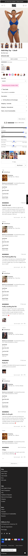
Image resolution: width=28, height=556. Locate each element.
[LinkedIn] (9, 533)
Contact (3, 501)
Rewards (3, 516)
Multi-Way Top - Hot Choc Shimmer (15, 334)
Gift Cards (3, 480)
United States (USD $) (7, 550)
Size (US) (3, 78)
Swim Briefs (4, 475)
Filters (14, 161)
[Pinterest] (7, 533)
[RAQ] (14, 5)
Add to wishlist (14, 59)
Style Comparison (5, 490)
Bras (2, 478)
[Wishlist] (25, 553)
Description (4, 96)
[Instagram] (2, 533)
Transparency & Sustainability (8, 513)
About (2, 509)
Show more (13, 463)
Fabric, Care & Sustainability (8, 111)
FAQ (2, 492)
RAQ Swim (5, 53)
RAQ (5, 553)
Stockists (3, 511)
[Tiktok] (4, 533)
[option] (14, 25)
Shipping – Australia (6, 103)
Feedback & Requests (6, 494)
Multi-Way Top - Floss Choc (14, 228)
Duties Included (20, 1)
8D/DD (4, 81)
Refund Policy (4, 545)
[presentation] (2, 74)
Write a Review (22, 118)
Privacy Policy (11, 545)
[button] (3, 153)
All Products (4, 471)
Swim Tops (4, 473)
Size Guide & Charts (6, 488)
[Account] (23, 5)
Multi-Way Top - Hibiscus (13, 176)
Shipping (3, 499)
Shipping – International (7, 107)
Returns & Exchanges (6, 497)
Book (4, 529)
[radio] (3, 68)
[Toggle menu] (2, 5)
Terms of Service (19, 545)
